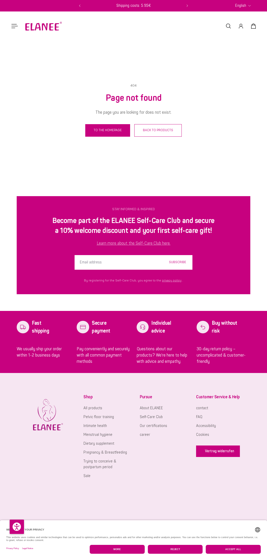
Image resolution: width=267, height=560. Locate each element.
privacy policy (171, 280)
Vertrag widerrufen (219, 451)
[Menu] (13, 26)
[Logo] (43, 26)
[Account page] (241, 26)
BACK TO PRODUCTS (158, 130)
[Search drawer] (228, 26)
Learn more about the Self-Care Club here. (134, 243)
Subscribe (177, 262)
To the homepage (108, 130)
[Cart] (253, 26)
